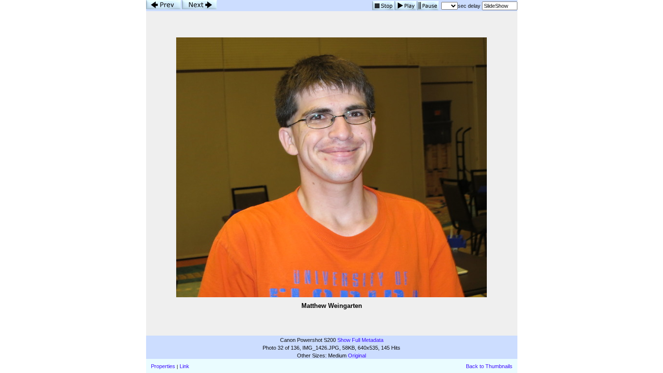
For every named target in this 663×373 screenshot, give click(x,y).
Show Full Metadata (360, 340)
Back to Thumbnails (489, 366)
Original (357, 355)
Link (184, 366)
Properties (163, 366)
